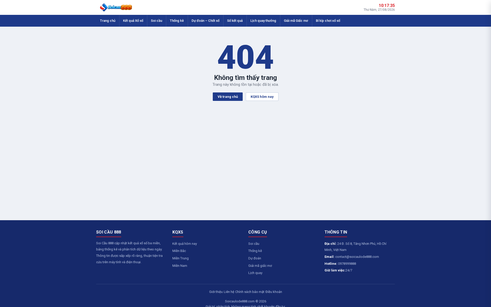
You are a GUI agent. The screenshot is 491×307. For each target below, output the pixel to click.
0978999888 (347, 264)
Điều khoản (273, 292)
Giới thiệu (216, 292)
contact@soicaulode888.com (357, 257)
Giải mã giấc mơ (260, 266)
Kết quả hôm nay (184, 244)
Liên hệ (229, 292)
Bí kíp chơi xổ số (328, 21)
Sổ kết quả (235, 21)
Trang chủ (107, 21)
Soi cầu (156, 21)
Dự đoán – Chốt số (205, 21)
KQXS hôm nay (262, 97)
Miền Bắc (179, 251)
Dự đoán (254, 258)
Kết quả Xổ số (133, 21)
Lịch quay (255, 273)
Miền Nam (179, 266)
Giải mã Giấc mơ (296, 21)
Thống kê (177, 21)
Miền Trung (180, 258)
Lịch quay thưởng (263, 21)
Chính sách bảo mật (249, 292)
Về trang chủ (228, 97)
